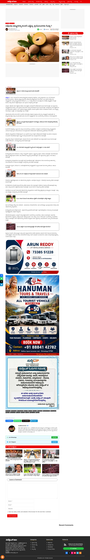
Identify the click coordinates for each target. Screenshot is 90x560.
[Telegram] (1, 284)
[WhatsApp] (1, 278)
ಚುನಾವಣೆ (36, 4)
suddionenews (13, 28)
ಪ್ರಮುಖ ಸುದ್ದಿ (30, 1)
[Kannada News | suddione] (12, 1)
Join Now (54, 437)
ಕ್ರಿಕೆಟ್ (44, 4)
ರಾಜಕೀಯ (31, 4)
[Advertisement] (32, 15)
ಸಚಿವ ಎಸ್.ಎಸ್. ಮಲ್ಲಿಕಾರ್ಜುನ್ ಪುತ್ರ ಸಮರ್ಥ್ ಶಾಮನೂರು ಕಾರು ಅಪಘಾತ (12, 474)
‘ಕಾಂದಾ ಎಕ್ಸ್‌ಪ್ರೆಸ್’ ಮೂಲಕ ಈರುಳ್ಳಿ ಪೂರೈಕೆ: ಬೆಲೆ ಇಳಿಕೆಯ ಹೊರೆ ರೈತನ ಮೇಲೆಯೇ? (50, 475)
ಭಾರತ (47, 4)
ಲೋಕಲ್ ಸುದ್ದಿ (39, 1)
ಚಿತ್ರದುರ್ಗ (16, 4)
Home (24, 1)
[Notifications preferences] (2, 557)
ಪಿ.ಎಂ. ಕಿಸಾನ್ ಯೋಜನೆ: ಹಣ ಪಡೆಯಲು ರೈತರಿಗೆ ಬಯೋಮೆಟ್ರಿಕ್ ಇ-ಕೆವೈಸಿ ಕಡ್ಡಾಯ (32, 474)
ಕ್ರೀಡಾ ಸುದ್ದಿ (69, 1)
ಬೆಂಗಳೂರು (26, 4)
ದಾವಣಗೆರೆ (21, 4)
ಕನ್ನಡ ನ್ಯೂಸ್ (66, 4)
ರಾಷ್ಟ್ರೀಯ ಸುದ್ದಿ (62, 1)
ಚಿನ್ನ (50, 4)
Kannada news (9, 4)
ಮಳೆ (40, 4)
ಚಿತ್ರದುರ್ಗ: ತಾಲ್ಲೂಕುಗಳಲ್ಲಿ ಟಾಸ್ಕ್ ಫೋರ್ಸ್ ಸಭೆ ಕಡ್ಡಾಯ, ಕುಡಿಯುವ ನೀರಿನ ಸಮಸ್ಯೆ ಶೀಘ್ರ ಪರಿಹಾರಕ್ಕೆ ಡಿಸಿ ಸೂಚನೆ (32, 461)
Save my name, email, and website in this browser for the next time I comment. (30, 511)
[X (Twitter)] (1, 281)
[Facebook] (1, 275)
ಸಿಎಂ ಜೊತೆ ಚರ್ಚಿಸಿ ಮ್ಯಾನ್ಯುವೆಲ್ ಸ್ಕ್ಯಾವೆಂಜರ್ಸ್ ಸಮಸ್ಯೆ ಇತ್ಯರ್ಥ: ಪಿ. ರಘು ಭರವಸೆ (49, 461)
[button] (81, 1)
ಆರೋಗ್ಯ (46, 1)
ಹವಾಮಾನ (57, 4)
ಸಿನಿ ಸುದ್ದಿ (76, 1)
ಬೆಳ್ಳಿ (53, 4)
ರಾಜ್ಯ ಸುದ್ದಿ (52, 1)
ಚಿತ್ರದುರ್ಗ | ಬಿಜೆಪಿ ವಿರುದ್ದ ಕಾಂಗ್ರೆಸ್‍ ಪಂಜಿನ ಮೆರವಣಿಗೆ (13, 460)
